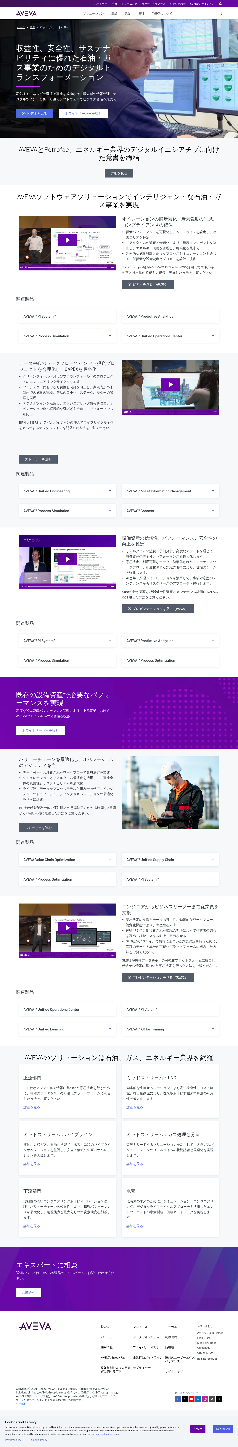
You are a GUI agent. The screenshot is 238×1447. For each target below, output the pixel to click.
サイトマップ (174, 1371)
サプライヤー (142, 1367)
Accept (198, 1429)
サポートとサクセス (153, 3)
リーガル (171, 1327)
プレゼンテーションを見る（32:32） (160, 977)
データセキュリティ (146, 1337)
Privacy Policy (13, 1440)
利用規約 (171, 1337)
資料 (141, 13)
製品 (114, 13)
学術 (114, 3)
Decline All (223, 1429)
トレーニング (129, 3)
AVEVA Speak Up (113, 1357)
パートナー (100, 3)
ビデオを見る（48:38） (150, 284)
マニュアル (140, 1327)
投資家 (105, 1327)
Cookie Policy (39, 1440)
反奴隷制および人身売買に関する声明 (116, 1369)
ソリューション (93, 13)
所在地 (169, 1347)
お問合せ (28, 1292)
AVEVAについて (162, 13)
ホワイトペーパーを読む (83, 113)
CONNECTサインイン (202, 3)
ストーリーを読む (38, 459)
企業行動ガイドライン (148, 1357)
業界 (128, 13)
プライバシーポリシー (148, 1347)
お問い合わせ (178, 3)
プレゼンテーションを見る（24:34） (160, 609)
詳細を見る (119, 173)
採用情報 (107, 1347)
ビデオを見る (37, 113)
